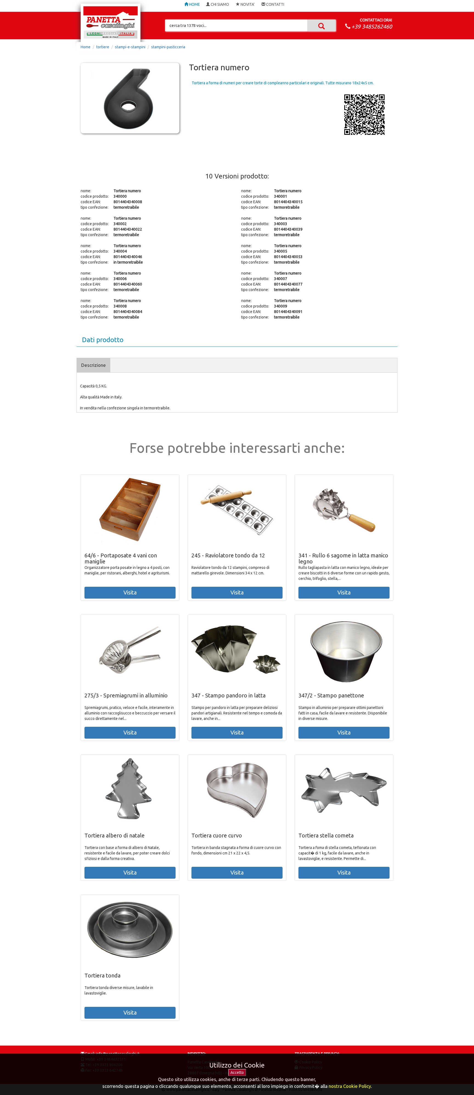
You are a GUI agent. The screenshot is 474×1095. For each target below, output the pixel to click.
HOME (194, 4)
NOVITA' (247, 4)
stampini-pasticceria (168, 47)
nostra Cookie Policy (350, 1086)
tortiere (102, 47)
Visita (130, 592)
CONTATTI (274, 4)
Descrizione (93, 365)
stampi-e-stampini (130, 47)
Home (86, 47)
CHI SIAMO (219, 4)
